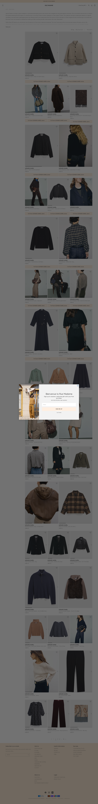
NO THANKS (59, 412)
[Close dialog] (77, 385)
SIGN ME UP (59, 409)
